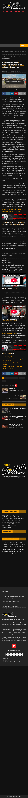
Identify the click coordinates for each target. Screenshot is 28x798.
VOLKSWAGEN (20, 551)
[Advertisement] (14, 28)
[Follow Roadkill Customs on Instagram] (9, 655)
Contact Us (5, 658)
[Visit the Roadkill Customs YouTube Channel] (21, 655)
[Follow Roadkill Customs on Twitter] (18, 655)
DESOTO (12, 544)
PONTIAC (4, 551)
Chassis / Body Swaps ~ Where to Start (10, 601)
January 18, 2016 (13, 411)
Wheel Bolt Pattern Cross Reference (11, 520)
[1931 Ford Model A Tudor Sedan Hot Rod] (5, 410)
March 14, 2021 (6, 71)
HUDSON (15, 546)
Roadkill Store (5, 591)
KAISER (21, 546)
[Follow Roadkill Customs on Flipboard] (14, 647)
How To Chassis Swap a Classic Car (11, 517)
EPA (16, 378)
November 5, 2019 (13, 427)
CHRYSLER (5, 544)
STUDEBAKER (12, 551)
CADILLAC (11, 543)
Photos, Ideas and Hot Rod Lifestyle (10, 606)
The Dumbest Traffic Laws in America (13, 368)
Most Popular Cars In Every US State (12, 366)
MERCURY (11, 548)
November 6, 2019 (13, 419)
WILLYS (14, 553)
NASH (22, 548)
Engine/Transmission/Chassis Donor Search (13, 518)
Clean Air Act (9, 378)
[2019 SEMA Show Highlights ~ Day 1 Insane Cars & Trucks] (5, 418)
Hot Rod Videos (5, 608)
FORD (22, 544)
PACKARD (13, 550)
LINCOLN (5, 548)
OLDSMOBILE (6, 550)
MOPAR (18, 548)
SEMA (4, 381)
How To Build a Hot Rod (8, 515)
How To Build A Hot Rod (7, 599)
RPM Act (22, 378)
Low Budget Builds (6, 527)
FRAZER (6, 546)
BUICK (6, 543)
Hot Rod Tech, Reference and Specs (11, 522)
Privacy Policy (6, 660)
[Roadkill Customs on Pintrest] (12, 655)
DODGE (17, 544)
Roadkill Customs (16, 71)
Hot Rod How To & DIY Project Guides (10, 594)
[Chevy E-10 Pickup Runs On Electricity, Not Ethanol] (5, 426)
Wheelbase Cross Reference (9, 525)
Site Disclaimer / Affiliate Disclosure (11, 661)
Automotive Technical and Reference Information (13, 596)
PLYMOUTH (21, 550)
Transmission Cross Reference (9, 524)
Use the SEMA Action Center (9, 333)
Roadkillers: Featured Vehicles (8, 604)
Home (3, 589)
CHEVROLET (19, 543)
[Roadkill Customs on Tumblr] (15, 655)
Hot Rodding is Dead (8, 357)
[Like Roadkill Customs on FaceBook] (7, 655)
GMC (10, 546)
